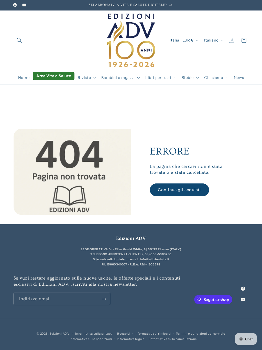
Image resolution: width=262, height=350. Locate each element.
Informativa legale (131, 339)
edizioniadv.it (117, 259)
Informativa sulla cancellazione (173, 339)
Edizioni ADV (59, 333)
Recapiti (123, 333)
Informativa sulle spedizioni (91, 339)
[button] (19, 40)
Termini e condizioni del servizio (200, 333)
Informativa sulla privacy (93, 333)
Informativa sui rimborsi (153, 333)
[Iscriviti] (104, 299)
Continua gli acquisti (179, 189)
